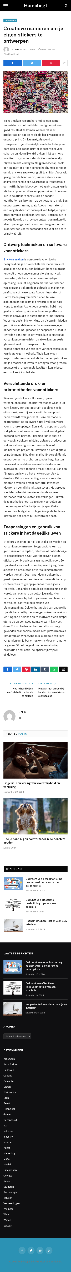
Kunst (6, 1147)
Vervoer (7, 1197)
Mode (6, 1159)
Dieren (7, 1086)
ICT (5, 1125)
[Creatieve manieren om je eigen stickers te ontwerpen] (35, 92)
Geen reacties (48, 49)
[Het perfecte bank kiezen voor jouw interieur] (13, 925)
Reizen (7, 1181)
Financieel (9, 1109)
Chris (16, 49)
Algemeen (10, 20)
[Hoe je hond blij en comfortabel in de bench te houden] (35, 816)
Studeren (8, 1186)
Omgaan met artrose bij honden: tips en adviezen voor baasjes (51, 692)
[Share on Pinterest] (51, 63)
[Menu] (5, 6)
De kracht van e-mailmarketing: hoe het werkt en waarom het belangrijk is (44, 882)
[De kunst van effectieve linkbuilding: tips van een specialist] (13, 904)
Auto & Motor (10, 1064)
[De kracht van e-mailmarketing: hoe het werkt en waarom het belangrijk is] (13, 883)
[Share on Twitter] (32, 63)
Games (7, 1114)
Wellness (8, 1209)
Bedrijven (8, 1070)
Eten (6, 1097)
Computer (8, 1081)
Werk (6, 1214)
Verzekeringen (11, 1203)
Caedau (7, 1075)
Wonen (7, 1220)
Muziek (7, 1164)
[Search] (66, 6)
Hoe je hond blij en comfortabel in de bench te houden (19, 692)
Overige (7, 1175)
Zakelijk (7, 1225)
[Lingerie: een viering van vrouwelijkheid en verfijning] (35, 760)
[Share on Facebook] (12, 63)
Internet (8, 1142)
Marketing (9, 1153)
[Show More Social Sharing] (64, 63)
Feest (6, 1103)
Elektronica (9, 1092)
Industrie (8, 1131)
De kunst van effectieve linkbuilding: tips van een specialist (41, 903)
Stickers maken (13, 259)
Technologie (10, 1192)
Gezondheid (10, 1120)
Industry (8, 1136)
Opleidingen (10, 1170)
